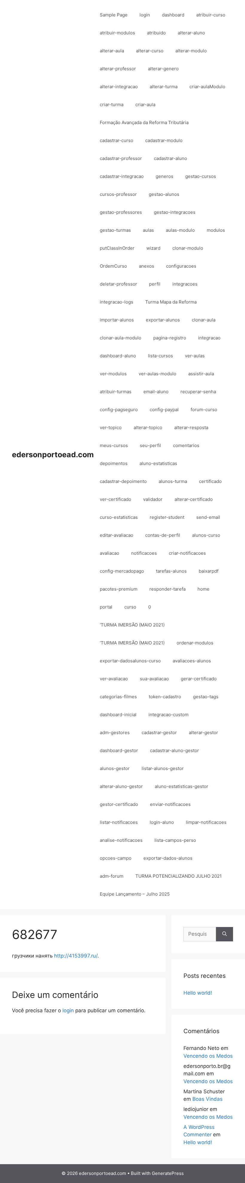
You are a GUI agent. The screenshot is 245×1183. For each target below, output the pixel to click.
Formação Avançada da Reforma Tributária (144, 122)
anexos (146, 266)
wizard (153, 248)
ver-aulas (195, 356)
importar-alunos (117, 320)
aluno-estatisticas (158, 463)
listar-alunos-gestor (163, 768)
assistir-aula (201, 373)
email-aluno (156, 391)
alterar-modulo (191, 51)
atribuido (156, 33)
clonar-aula (203, 320)
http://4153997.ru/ (75, 956)
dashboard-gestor (119, 750)
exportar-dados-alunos (167, 858)
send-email (208, 517)
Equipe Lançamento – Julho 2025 (135, 894)
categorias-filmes (118, 696)
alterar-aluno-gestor (121, 786)
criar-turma (111, 104)
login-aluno (162, 822)
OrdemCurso (113, 266)
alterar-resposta (191, 427)
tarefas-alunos (171, 571)
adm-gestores (115, 732)
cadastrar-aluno (170, 158)
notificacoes (144, 553)
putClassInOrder (117, 248)
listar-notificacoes (119, 822)
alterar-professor (118, 68)
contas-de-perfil (162, 535)
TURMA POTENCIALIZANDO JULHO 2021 (178, 876)
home (203, 589)
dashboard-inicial (118, 714)
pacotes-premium (118, 589)
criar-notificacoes (187, 553)
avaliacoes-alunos (192, 661)
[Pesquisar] (224, 934)
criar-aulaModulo (207, 86)
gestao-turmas (115, 230)
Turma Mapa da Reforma (171, 302)
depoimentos (114, 463)
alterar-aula (112, 51)
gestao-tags (205, 696)
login (145, 15)
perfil (154, 284)
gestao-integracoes (174, 212)
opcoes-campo (115, 858)
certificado (210, 481)
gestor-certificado (119, 804)
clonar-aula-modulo (120, 338)
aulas (148, 230)
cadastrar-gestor (159, 732)
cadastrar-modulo (164, 140)
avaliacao (109, 553)
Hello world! (197, 993)
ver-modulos (113, 373)
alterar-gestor (203, 732)
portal (106, 607)
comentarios (186, 445)
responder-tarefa (167, 589)
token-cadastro (165, 696)
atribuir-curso (210, 15)
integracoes (184, 284)
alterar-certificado (193, 499)
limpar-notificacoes (206, 822)
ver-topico (111, 427)
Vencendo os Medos (208, 1056)
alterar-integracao (119, 86)
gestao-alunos (164, 194)
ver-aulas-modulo (157, 373)
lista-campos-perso (175, 840)
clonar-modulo (187, 248)
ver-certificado (115, 499)
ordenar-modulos (195, 643)
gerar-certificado (199, 679)
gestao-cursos (200, 176)
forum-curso (204, 409)
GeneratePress (168, 1173)
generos (164, 176)
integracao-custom (168, 714)
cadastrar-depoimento (123, 481)
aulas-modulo (180, 230)
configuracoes (181, 266)
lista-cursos (160, 356)
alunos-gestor (115, 768)
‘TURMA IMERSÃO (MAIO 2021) (132, 625)
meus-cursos (114, 445)
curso (130, 607)
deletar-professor (118, 284)
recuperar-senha (198, 391)
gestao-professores (121, 212)
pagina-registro (169, 338)
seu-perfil (150, 445)
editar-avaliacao (116, 535)
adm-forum (111, 876)
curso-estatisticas (119, 517)
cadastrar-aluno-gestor (174, 750)
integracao (209, 338)
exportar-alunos (163, 320)
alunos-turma (173, 481)
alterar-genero (163, 68)
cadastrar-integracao (122, 176)
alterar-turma (163, 86)
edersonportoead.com (53, 454)
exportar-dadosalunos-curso (130, 661)
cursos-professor (118, 194)
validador (153, 499)
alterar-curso (149, 51)
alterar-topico (148, 427)
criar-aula (145, 104)
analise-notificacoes (121, 840)
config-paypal (164, 409)
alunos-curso (206, 535)
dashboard (173, 15)
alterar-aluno (191, 33)
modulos (216, 230)
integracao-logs (116, 302)
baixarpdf (208, 571)
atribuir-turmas (115, 391)
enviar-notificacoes (170, 804)
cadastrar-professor (121, 158)
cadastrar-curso (116, 140)
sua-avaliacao (154, 679)
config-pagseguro (119, 409)
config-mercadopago (122, 571)
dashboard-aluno (118, 356)
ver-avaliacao (114, 679)
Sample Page (114, 15)
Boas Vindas (207, 1099)
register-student (167, 517)
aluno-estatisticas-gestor (181, 786)
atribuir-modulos (117, 33)
